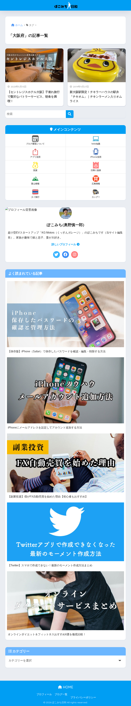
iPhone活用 (95, 157)
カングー (96, 197)
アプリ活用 (35, 157)
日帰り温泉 (96, 170)
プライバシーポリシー (83, 697)
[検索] (70, 114)
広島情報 (96, 183)
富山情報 (35, 183)
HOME (67, 687)
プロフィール (44, 694)
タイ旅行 (35, 197)
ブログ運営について (35, 143)
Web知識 (95, 143)
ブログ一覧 (61, 694)
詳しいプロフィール (64, 244)
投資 (35, 170)
